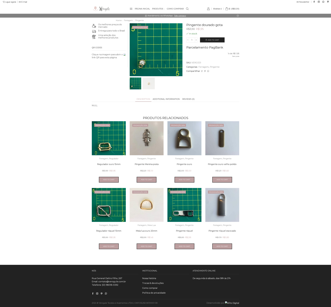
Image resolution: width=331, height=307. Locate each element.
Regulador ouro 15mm (109, 164)
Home (119, 20)
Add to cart (213, 40)
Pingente (139, 20)
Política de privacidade (154, 293)
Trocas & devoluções (153, 283)
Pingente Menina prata (147, 164)
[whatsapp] (207, 71)
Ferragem (128, 20)
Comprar (202, 15)
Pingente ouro (184, 164)
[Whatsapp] (323, 2)
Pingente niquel (184, 231)
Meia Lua (151, 225)
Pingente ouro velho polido (222, 164)
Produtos (157, 9)
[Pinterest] (328, 2)
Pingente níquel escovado (222, 231)
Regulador (113, 158)
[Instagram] (319, 2)
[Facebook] (314, 2)
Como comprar (175, 9)
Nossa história (149, 278)
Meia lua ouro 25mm (146, 231)
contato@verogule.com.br (112, 281)
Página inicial (142, 9)
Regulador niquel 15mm (108, 231)
